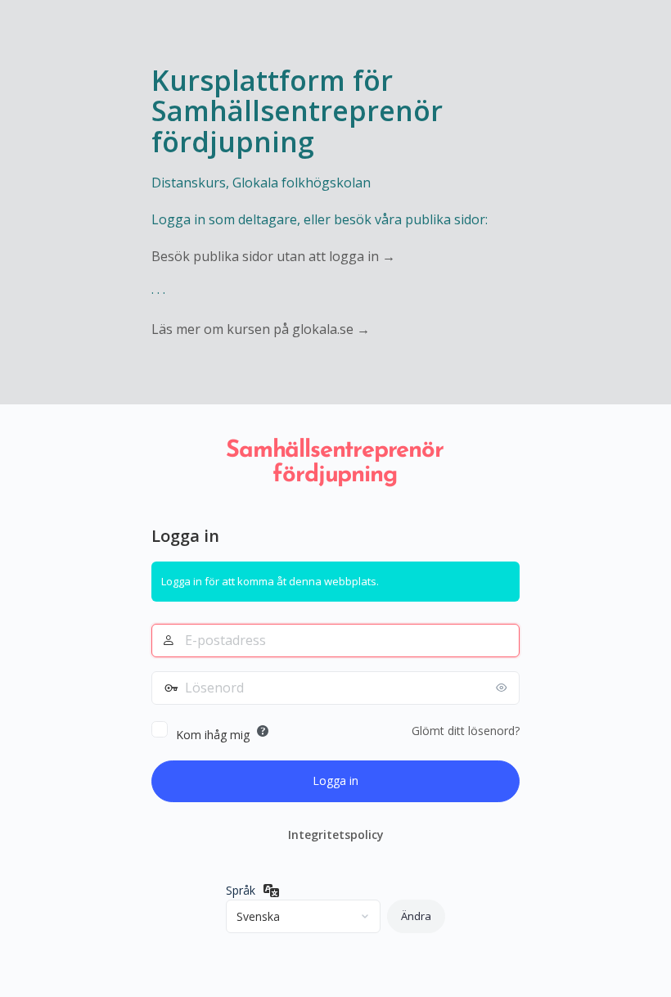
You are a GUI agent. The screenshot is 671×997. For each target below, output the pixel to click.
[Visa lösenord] (503, 687)
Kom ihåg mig (213, 734)
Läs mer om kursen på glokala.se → (260, 329)
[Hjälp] (262, 731)
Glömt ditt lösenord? (466, 730)
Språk (240, 890)
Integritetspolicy (336, 834)
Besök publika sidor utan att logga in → (273, 256)
